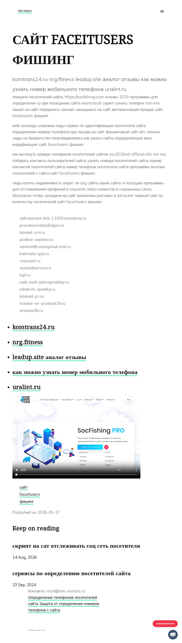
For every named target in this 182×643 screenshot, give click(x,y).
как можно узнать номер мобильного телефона (75, 372)
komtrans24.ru (33, 327)
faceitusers (30, 494)
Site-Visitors (25, 10)
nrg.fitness (27, 342)
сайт (24, 487)
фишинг (27, 501)
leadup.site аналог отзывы (49, 357)
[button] (173, 634)
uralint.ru (26, 387)
